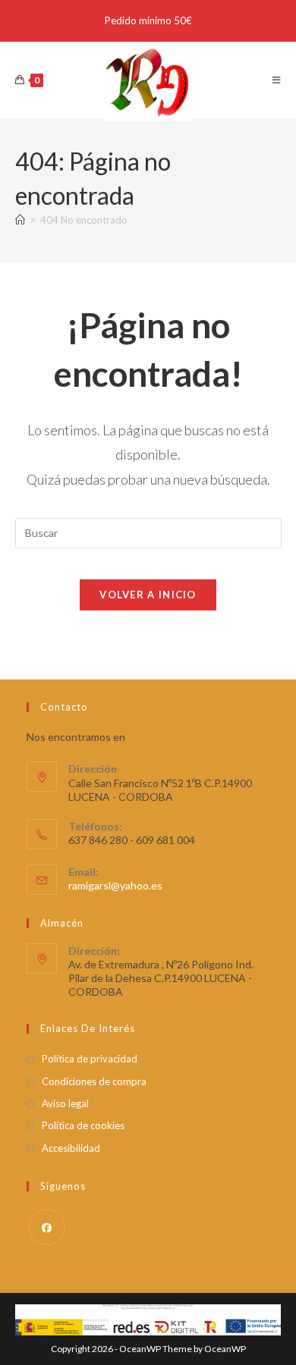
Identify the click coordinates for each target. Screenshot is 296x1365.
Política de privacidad (89, 1059)
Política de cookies (83, 1125)
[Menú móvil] (277, 80)
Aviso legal (65, 1103)
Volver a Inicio (148, 594)
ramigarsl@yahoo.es (115, 885)
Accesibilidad (71, 1148)
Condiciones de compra (94, 1081)
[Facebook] (47, 1227)
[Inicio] (20, 220)
